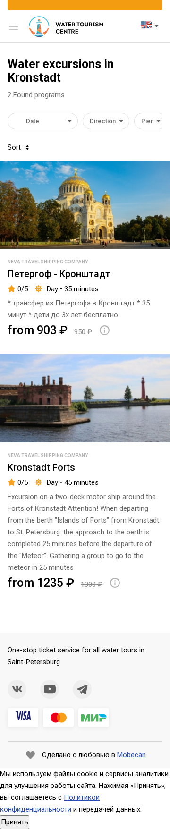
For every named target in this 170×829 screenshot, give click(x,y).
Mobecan (131, 755)
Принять (14, 822)
